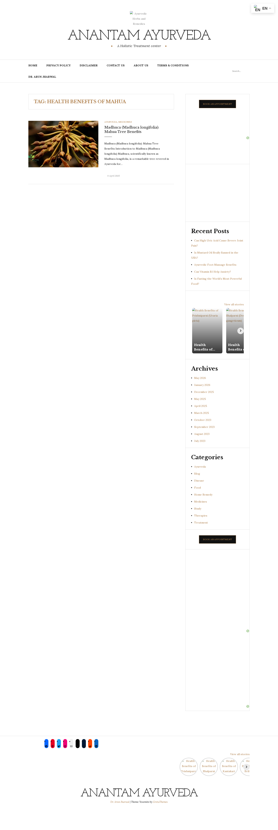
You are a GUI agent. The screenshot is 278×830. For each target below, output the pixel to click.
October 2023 (202, 420)
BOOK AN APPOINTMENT (217, 103)
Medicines (125, 121)
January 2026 (202, 385)
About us (141, 65)
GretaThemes (160, 802)
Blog (197, 473)
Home (32, 65)
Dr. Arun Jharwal (42, 76)
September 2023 (204, 427)
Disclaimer (89, 65)
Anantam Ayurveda (138, 36)
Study (197, 508)
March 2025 (201, 413)
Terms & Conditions (173, 65)
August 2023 (202, 434)
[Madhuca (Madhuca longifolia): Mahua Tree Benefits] (63, 144)
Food (197, 487)
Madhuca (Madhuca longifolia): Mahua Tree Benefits (131, 129)
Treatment (201, 522)
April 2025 (200, 406)
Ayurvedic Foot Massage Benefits (215, 264)
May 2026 (200, 378)
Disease (199, 480)
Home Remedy (203, 494)
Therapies (200, 515)
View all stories (234, 304)
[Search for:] (241, 71)
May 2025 (200, 399)
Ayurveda (110, 121)
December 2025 (204, 392)
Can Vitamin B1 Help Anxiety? (212, 271)
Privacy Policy (58, 65)
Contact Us (116, 65)
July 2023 (199, 441)
